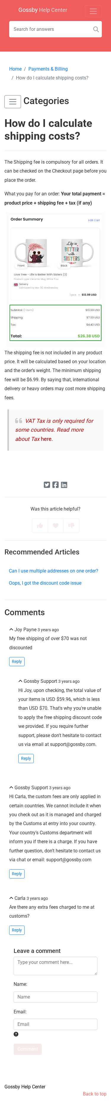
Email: (20, 1012)
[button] (12, 101)
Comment (27, 1049)
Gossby (42, 9)
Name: (20, 984)
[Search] (96, 29)
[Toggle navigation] (93, 11)
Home (15, 69)
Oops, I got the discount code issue (45, 583)
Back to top (95, 1094)
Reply (17, 661)
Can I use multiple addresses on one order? (53, 571)
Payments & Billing (48, 69)
